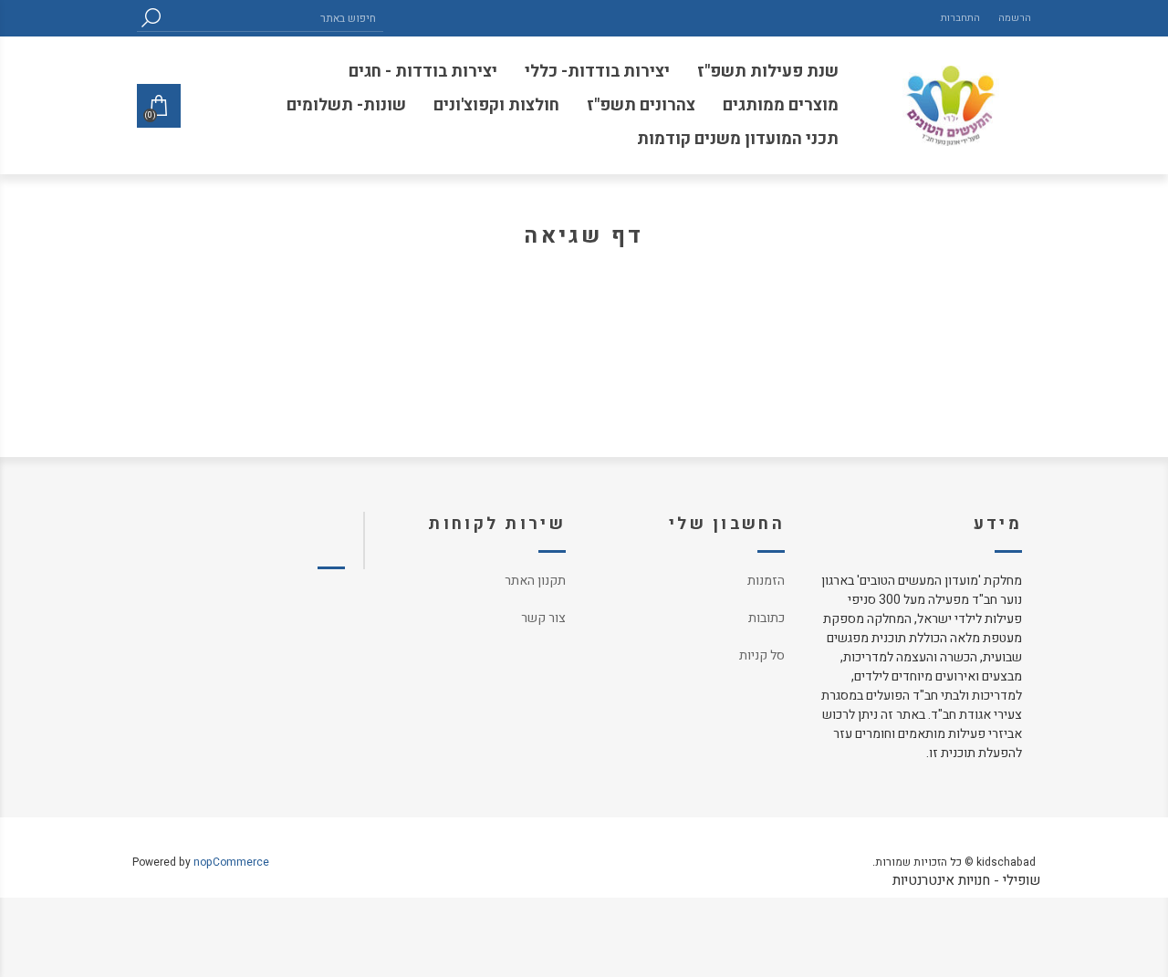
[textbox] (273, 18)
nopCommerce (231, 862)
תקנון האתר (535, 580)
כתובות (766, 618)
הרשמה (1014, 18)
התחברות (960, 18)
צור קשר (543, 618)
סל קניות (762, 655)
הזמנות (766, 580)
